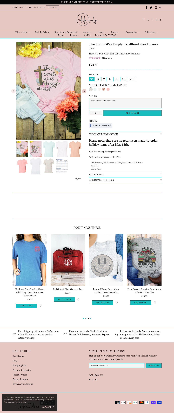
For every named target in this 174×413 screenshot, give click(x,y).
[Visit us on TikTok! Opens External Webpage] (160, 7)
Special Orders (19, 374)
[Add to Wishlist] (40, 306)
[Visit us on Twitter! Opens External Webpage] (151, 7)
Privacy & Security (21, 370)
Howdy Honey (87, 19)
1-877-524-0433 (26, 7)
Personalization (20, 379)
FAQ (14, 361)
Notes (93, 96)
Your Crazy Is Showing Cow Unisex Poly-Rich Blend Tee (144, 291)
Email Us (41, 7)
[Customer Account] (147, 19)
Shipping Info (19, 365)
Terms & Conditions (22, 384)
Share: (93, 121)
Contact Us (52, 7)
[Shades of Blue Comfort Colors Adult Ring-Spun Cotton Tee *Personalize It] (29, 237)
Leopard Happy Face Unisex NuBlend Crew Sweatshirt (106, 291)
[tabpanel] (30, 275)
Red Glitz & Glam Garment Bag (68, 289)
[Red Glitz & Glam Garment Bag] (68, 237)
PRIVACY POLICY (29, 407)
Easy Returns (18, 356)
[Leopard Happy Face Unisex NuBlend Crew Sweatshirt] (106, 237)
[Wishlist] (152, 19)
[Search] (143, 19)
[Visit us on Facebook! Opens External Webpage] (146, 7)
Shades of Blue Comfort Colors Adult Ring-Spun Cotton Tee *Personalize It (29, 292)
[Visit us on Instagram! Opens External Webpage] (156, 7)
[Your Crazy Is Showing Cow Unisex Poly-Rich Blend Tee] (144, 237)
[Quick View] (43, 237)
